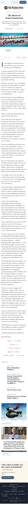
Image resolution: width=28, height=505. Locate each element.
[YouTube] (16, 498)
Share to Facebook (14, 348)
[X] (11, 498)
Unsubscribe (14, 487)
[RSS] (19, 498)
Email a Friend (9, 355)
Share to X (15, 344)
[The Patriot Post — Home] (14, 8)
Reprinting (5, 495)
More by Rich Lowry (6, 336)
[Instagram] (14, 498)
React (9, 340)
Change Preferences (21, 486)
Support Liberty (8, 477)
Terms (11, 494)
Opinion (9, 12)
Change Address (11, 486)
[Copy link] (9, 57)
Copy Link (21, 355)
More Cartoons (7, 423)
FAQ (2, 494)
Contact (6, 494)
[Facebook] (8, 498)
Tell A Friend (21, 491)
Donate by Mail (14, 491)
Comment (18, 340)
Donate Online (7, 491)
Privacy (15, 494)
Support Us (15, 2)
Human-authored (21, 494)
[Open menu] (2, 2)
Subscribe (23, 2)
